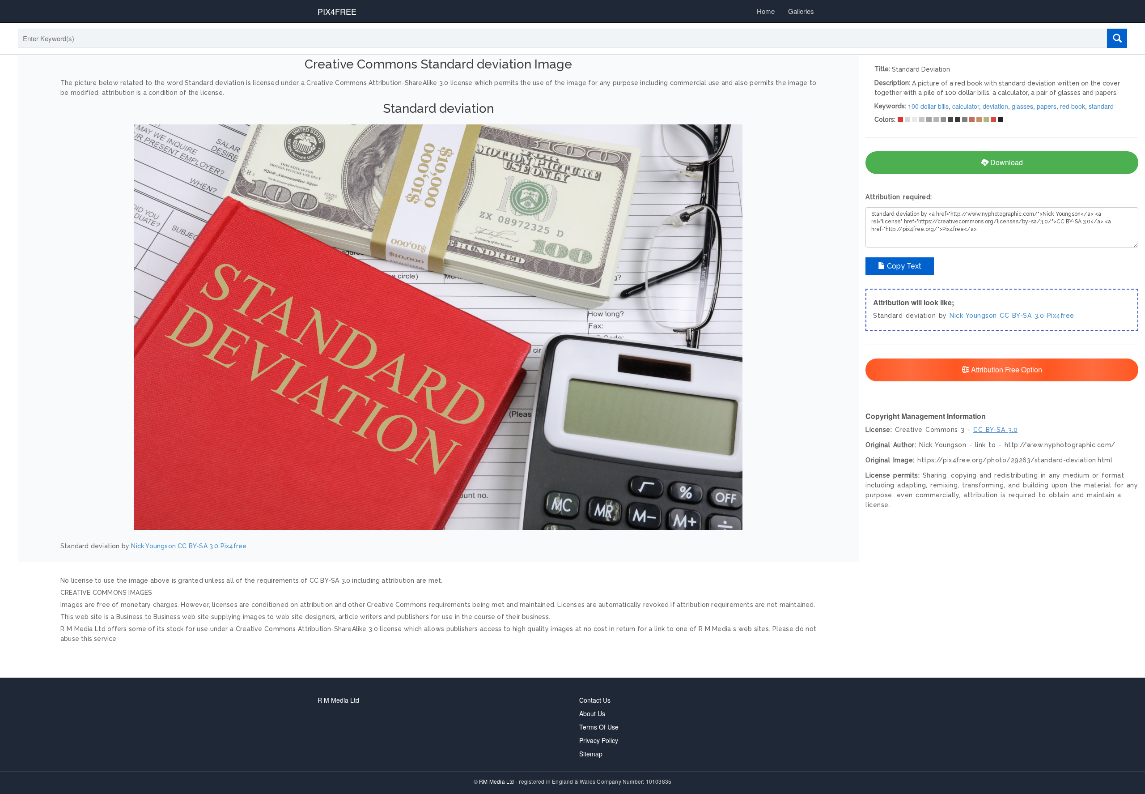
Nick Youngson (153, 546)
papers (1046, 106)
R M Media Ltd (338, 700)
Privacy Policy (598, 740)
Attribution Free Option (1005, 369)
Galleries (801, 11)
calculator (965, 106)
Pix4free (234, 546)
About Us (592, 713)
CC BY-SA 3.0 (198, 546)
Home (766, 11)
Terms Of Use (599, 726)
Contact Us (595, 700)
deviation (995, 106)
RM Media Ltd (497, 781)
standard (1101, 106)
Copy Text (903, 266)
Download (1005, 162)
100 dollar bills (928, 106)
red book (1072, 106)
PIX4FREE (337, 11)
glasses (1022, 106)
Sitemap (590, 753)
